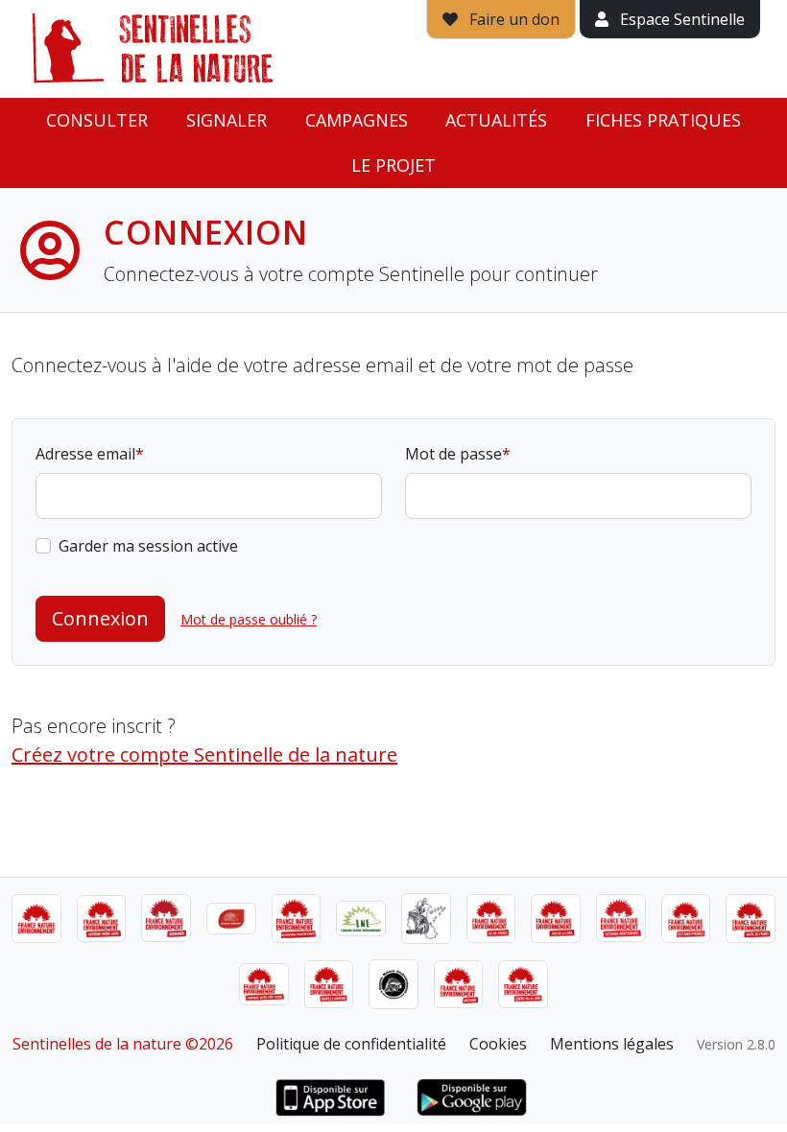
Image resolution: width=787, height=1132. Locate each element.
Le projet (393, 165)
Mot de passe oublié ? (248, 619)
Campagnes (356, 119)
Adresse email (85, 453)
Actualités (496, 119)
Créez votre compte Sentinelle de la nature (204, 754)
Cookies (498, 1043)
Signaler (226, 119)
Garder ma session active (148, 545)
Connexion (100, 618)
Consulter (97, 119)
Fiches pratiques (663, 119)
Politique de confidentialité (351, 1043)
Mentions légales (612, 1043)
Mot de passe (453, 453)
